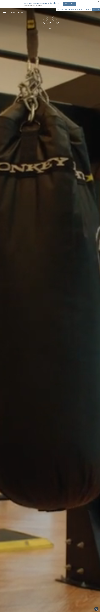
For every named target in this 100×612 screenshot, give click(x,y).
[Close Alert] (98, 2)
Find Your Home (15, 12)
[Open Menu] (4, 12)
